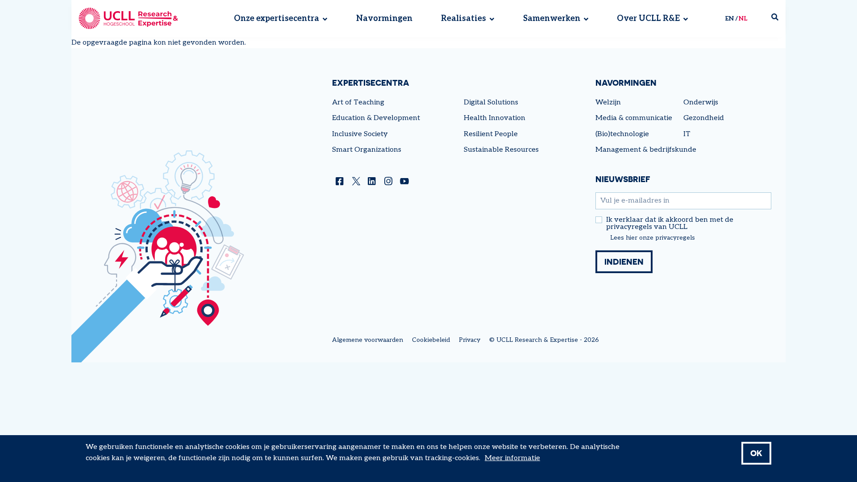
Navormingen (384, 19)
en (729, 18)
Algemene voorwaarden (367, 340)
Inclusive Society (360, 134)
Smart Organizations (366, 149)
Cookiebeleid (431, 340)
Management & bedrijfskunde (645, 149)
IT (687, 134)
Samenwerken (551, 19)
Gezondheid (703, 118)
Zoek (778, 19)
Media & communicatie (633, 118)
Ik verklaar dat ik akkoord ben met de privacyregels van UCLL (669, 223)
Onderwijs (700, 102)
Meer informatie (512, 458)
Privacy (469, 340)
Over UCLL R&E (648, 19)
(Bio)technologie (622, 134)
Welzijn (608, 102)
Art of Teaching (358, 102)
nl (743, 18)
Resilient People (491, 134)
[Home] (128, 18)
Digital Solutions (491, 102)
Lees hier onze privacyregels (652, 237)
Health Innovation (494, 118)
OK (756, 453)
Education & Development (376, 118)
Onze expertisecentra (276, 19)
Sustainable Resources (501, 149)
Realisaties (463, 19)
